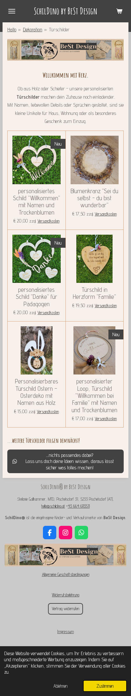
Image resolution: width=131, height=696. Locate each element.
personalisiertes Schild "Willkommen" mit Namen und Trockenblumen (36, 201)
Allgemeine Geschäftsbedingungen (65, 574)
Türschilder (59, 29)
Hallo (11, 29)
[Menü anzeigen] (12, 11)
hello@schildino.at (53, 506)
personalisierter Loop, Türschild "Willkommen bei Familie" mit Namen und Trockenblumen (94, 395)
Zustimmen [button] (105, 686)
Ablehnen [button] (60, 686)
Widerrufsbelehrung (65, 594)
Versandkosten (48, 220)
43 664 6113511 (79, 506)
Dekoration (32, 29)
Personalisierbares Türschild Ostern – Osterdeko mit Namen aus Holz (36, 392)
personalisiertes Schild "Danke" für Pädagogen (36, 296)
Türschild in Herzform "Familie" (94, 293)
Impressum (65, 631)
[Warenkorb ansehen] (119, 11)
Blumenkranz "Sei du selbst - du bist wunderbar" (94, 198)
